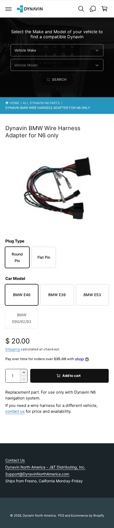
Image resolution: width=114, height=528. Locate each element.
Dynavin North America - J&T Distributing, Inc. (45, 467)
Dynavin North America (39, 515)
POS (61, 515)
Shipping (12, 349)
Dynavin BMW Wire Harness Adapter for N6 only (47, 108)
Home (14, 103)
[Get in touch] (93, 9)
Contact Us (15, 460)
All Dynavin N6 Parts (41, 103)
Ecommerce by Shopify (87, 515)
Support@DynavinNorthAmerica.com (37, 474)
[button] (8, 9)
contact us (15, 411)
